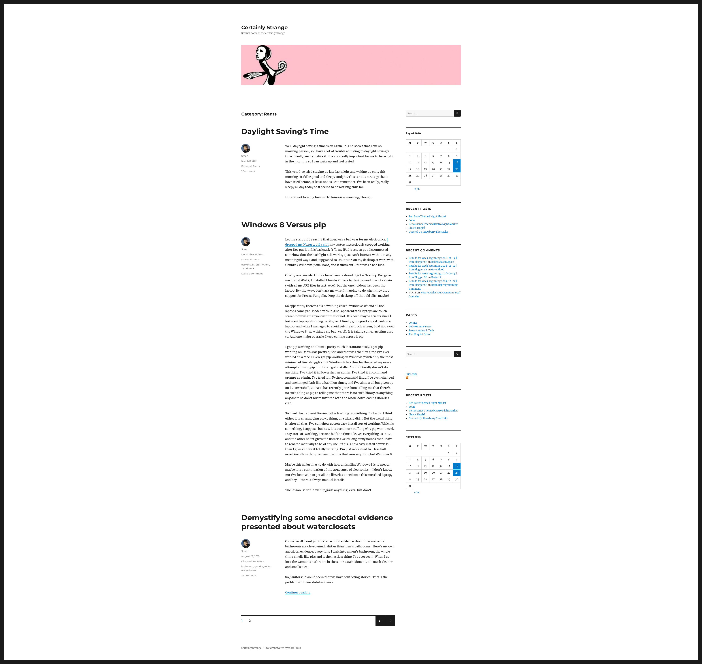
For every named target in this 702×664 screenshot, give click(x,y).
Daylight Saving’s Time (285, 131)
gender (258, 566)
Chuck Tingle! (417, 227)
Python (265, 264)
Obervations (248, 561)
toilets (268, 566)
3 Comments (248, 575)
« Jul (417, 188)
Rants (256, 166)
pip (258, 264)
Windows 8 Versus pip (283, 224)
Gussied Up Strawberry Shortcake (428, 231)
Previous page (380, 625)
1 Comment (248, 171)
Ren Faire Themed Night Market (427, 216)
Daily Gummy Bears (420, 326)
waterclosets (248, 570)
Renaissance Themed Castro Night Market (433, 224)
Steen (244, 155)
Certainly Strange (264, 27)
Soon (412, 220)
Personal (246, 166)
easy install (247, 264)
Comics (413, 322)
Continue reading (297, 592)
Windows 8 (247, 268)
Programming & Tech (421, 330)
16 (456, 162)
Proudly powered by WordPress (283, 648)
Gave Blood (437, 269)
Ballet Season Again (442, 261)
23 (456, 169)
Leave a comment (252, 273)
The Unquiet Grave (420, 334)
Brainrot (436, 277)
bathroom (247, 566)
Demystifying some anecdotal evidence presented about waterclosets (317, 522)
